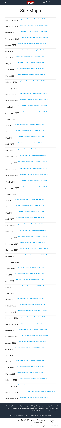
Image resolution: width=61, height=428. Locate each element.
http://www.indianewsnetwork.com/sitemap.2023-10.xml (32, 105)
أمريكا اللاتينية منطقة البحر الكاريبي (26, 408)
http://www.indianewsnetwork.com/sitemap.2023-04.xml (29, 142)
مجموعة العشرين (48, 410)
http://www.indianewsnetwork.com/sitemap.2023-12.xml (34, 93)
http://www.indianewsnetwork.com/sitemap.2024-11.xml (34, 25)
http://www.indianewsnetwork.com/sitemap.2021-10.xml (32, 255)
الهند (57, 405)
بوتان (34, 405)
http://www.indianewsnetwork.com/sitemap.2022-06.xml (30, 205)
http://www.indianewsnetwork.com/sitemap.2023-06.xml (30, 130)
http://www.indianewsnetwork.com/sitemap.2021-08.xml (31, 267)
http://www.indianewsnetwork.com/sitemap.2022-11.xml (34, 174)
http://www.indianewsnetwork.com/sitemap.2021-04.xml (29, 292)
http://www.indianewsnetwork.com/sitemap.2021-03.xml (31, 298)
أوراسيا (20, 405)
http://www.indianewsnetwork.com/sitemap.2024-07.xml (29, 50)
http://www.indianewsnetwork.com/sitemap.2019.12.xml (42, 391)
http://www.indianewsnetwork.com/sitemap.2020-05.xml (29, 360)
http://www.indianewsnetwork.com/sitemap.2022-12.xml (34, 168)
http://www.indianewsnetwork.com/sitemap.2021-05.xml (29, 285)
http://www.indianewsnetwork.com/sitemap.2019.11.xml (34, 397)
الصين (36, 408)
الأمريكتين (29, 405)
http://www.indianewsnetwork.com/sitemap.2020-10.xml (32, 329)
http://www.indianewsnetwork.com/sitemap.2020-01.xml (32, 385)
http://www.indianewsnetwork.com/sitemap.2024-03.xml (31, 74)
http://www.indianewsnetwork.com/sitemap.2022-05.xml (29, 211)
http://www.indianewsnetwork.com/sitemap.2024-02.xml (33, 81)
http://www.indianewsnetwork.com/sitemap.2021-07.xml (29, 273)
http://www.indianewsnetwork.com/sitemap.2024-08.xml (32, 43)
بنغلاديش (56, 410)
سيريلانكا (14, 408)
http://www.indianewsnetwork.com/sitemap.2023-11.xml (34, 99)
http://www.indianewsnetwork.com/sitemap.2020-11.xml (34, 323)
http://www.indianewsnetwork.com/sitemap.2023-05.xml (29, 136)
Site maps (55, 422)
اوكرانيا (9, 408)
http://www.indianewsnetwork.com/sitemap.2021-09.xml (35, 261)
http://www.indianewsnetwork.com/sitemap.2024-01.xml (32, 87)
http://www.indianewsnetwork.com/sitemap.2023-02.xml (33, 155)
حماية (53, 405)
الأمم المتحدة (48, 408)
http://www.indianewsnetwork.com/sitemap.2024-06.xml (30, 56)
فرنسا (42, 410)
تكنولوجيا (16, 405)
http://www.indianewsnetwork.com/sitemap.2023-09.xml (35, 111)
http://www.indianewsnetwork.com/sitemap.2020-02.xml (33, 378)
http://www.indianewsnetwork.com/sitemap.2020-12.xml (34, 316)
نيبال (57, 408)
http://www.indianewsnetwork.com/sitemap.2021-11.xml (34, 248)
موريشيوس (41, 408)
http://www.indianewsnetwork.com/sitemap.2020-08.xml (32, 341)
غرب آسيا (7, 405)
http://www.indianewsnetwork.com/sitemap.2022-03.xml (31, 224)
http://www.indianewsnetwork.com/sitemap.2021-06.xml (30, 279)
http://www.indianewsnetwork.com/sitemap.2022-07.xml (29, 199)
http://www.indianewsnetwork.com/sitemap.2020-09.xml (35, 335)
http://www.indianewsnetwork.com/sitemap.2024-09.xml (35, 37)
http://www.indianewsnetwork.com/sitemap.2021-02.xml (33, 304)
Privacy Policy (27, 426)
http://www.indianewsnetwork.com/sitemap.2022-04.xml (29, 217)
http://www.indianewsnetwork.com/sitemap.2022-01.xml (32, 236)
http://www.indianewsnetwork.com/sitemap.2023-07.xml (29, 124)
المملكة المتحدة (36, 410)
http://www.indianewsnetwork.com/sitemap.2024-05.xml (29, 62)
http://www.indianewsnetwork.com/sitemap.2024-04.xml (29, 68)
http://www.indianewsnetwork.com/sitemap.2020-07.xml (29, 347)
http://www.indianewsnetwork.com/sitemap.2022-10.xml (32, 180)
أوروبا (11, 405)
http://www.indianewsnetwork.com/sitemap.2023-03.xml (31, 149)
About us (20, 426)
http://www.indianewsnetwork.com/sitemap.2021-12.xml (34, 242)
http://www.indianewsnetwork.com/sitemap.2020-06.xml (30, 354)
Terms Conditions (35, 426)
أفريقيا (24, 405)
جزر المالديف (48, 405)
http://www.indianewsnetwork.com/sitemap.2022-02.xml (33, 230)
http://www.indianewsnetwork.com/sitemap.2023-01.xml (32, 161)
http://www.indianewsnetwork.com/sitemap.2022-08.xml (32, 193)
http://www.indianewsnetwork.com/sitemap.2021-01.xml (32, 310)
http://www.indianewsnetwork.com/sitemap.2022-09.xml (35, 186)
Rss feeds (52, 420)
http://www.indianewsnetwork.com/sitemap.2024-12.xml (34, 19)
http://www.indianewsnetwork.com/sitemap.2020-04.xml (29, 366)
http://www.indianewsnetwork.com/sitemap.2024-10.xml (32, 31)
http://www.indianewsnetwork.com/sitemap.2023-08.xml (32, 118)
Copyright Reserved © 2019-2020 (49, 426)
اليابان (53, 408)
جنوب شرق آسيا (40, 405)
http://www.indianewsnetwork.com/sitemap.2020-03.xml (31, 372)
